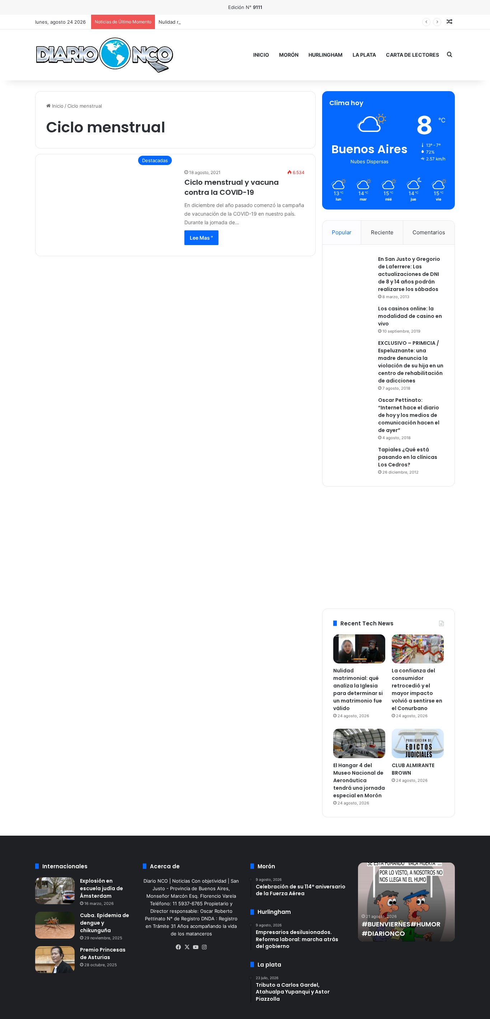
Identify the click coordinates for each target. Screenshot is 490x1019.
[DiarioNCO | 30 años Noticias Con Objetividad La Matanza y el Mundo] (104, 54)
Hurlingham (325, 55)
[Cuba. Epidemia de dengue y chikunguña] (55, 925)
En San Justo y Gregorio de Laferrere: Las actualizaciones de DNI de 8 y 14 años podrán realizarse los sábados (409, 274)
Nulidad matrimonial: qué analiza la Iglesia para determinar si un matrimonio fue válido (358, 689)
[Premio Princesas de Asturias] (55, 959)
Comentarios (429, 232)
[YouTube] (195, 947)
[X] (187, 947)
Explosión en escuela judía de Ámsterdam (101, 888)
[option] (406, 902)
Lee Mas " (201, 238)
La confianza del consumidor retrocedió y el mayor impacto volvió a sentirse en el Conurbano (417, 689)
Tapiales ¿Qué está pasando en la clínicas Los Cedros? (407, 457)
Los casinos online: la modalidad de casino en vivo (410, 316)
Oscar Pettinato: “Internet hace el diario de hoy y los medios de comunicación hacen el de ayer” (408, 415)
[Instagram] (204, 947)
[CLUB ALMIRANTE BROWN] (418, 743)
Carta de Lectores (412, 55)
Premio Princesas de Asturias (103, 953)
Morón (288, 55)
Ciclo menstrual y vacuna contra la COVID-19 (231, 187)
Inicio (261, 55)
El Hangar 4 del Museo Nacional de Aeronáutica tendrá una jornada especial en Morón (359, 780)
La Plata (364, 55)
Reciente (382, 232)
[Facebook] (178, 947)
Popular (342, 232)
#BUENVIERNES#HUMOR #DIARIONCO (401, 929)
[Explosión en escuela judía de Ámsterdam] (55, 890)
